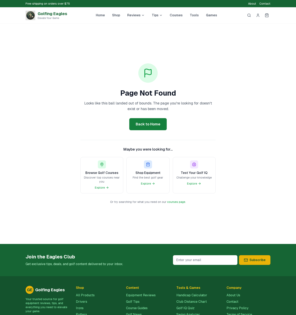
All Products (85, 295)
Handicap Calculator (191, 295)
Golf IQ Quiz (185, 308)
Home (100, 15)
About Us (233, 295)
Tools (194, 15)
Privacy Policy (237, 308)
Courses (176, 15)
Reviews (134, 15)
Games (211, 15)
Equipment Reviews (141, 295)
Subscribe (257, 260)
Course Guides (137, 308)
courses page (176, 201)
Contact (264, 3)
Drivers (81, 302)
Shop (116, 15)
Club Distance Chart (191, 302)
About (252, 3)
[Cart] (266, 15)
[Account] (258, 15)
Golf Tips (133, 302)
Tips (155, 15)
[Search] (249, 15)
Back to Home (148, 124)
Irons (80, 308)
